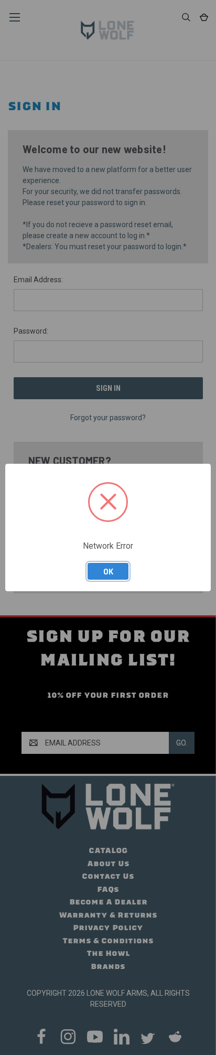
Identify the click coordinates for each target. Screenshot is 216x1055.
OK (108, 571)
